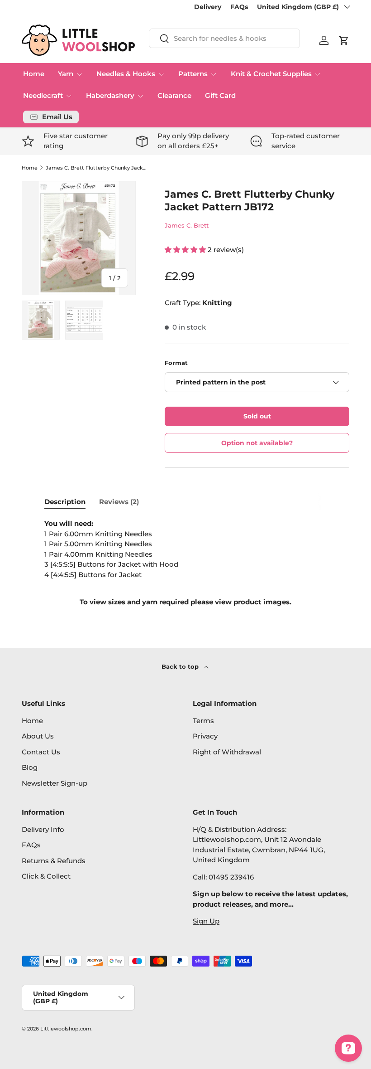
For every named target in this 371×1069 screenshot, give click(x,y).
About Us (38, 736)
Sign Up (206, 921)
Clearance (174, 95)
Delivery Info (43, 829)
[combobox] (224, 38)
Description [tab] (65, 501)
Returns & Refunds (54, 860)
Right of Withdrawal (227, 752)
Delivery (207, 6)
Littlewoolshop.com (65, 1028)
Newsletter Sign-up (54, 783)
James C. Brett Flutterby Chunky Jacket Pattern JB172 (96, 167)
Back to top (181, 666)
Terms (203, 720)
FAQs (239, 6)
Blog (30, 767)
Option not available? (257, 443)
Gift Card (220, 95)
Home (33, 73)
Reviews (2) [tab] (119, 501)
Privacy (205, 736)
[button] (344, 40)
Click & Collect (46, 876)
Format (176, 362)
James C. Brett (187, 225)
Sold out (257, 416)
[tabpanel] (185, 563)
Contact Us (41, 752)
